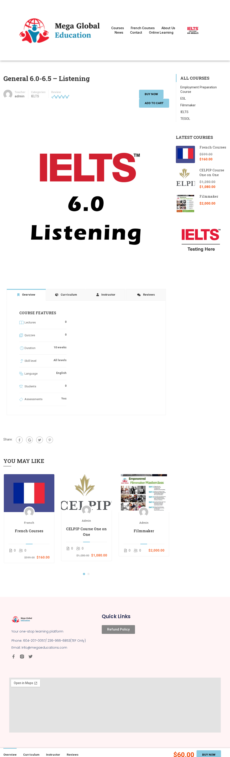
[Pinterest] (49, 439)
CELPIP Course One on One (86, 531)
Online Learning (161, 32)
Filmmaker (144, 530)
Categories (38, 92)
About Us (168, 28)
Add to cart (154, 103)
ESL (183, 98)
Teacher (20, 92)
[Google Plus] (29, 439)
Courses (117, 28)
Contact (136, 32)
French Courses (143, 28)
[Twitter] (39, 439)
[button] (84, 574)
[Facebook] (19, 439)
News (119, 32)
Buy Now (151, 94)
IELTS (35, 96)
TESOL (185, 119)
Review (56, 92)
